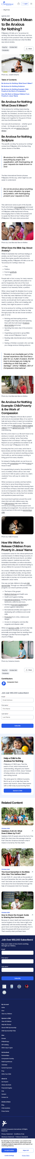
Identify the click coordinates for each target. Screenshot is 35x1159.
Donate (3, 1038)
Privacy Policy (25, 1155)
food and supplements (19, 605)
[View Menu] (31, 3)
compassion (14, 463)
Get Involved (5, 1052)
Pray (2, 1071)
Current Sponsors (6, 1068)
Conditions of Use (19, 1134)
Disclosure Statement (7, 1137)
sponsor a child (14, 628)
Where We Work (6, 1085)
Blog (2, 1105)
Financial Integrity (6, 1088)
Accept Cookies (9, 1150)
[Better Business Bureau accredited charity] (12, 987)
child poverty (17, 426)
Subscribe (18, 726)
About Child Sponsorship (8, 1027)
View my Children (6, 1014)
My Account (5, 1004)
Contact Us (4, 1097)
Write (3, 1007)
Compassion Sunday (7, 1058)
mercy (29, 463)
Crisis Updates (5, 1108)
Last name (4, 714)
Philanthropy (5, 1041)
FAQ (2, 1091)
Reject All (26, 1150)
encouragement (19, 207)
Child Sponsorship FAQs (8, 1031)
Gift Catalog (4, 1044)
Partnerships (5, 1055)
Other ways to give (7, 1048)
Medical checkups (10, 594)
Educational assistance (12, 600)
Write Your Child (6, 1074)
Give (2, 1010)
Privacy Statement (7, 1134)
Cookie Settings (9, 1155)
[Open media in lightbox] (17, 63)
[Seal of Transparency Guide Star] (4, 993)
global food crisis (18, 428)
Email (3, 697)
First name (4, 705)
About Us (4, 1078)
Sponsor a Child (17, 791)
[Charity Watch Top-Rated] (26, 987)
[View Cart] (18, 3)
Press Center (5, 1111)
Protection (8, 617)
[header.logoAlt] (7, 5)
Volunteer (4, 1065)
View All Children (6, 1021)
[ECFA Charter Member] (19, 987)
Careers (3, 1094)
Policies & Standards (21, 1137)
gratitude (13, 272)
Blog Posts (7, 10)
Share (30, 49)
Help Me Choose (6, 1024)
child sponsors (9, 503)
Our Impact (4, 1082)
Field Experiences (6, 1061)
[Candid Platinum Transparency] (4, 987)
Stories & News (5, 1102)
